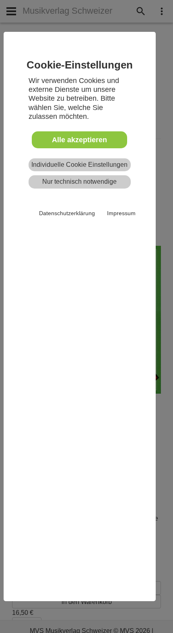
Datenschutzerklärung (67, 213)
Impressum (121, 213)
